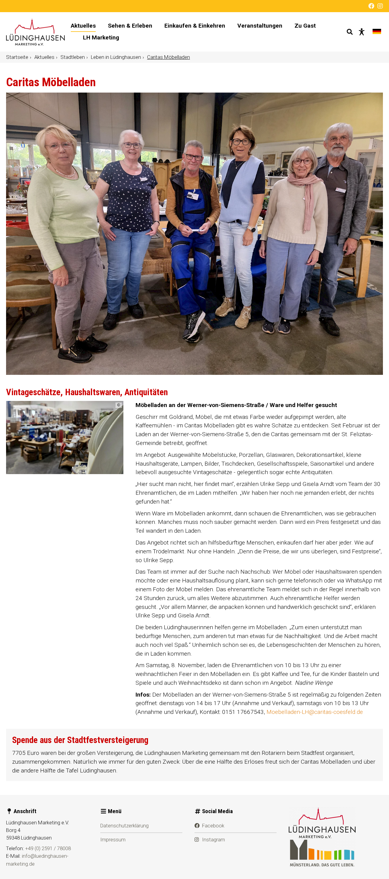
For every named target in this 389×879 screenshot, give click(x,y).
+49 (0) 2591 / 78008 (48, 848)
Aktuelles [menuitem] (83, 25)
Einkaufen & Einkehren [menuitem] (194, 25)
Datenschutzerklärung (124, 826)
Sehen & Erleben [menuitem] (130, 25)
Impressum (113, 840)
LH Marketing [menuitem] (101, 37)
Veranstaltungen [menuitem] (259, 25)
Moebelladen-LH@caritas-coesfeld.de (315, 711)
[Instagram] (380, 6)
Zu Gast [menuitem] (305, 25)
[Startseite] (35, 32)
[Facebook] (371, 6)
